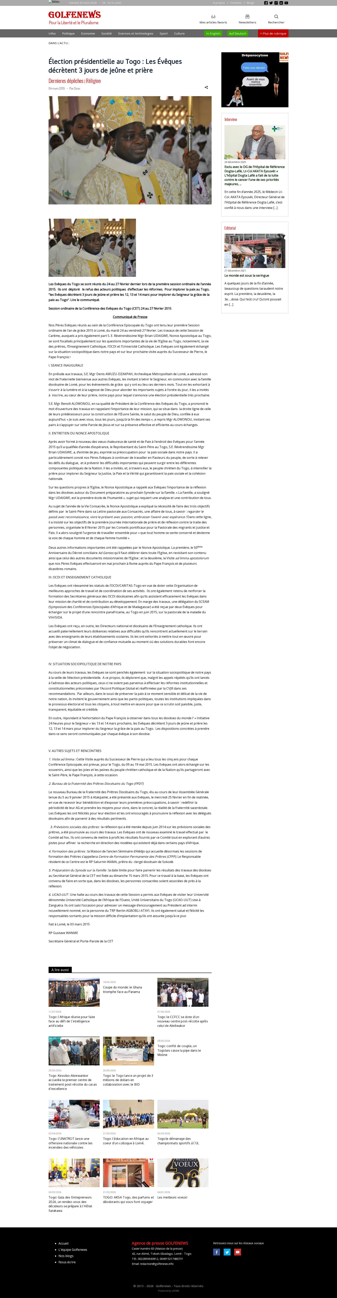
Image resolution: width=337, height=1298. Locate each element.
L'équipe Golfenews (73, 1249)
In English (213, 33)
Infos (52, 33)
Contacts (236, 2)
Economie (88, 33)
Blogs (250, 2)
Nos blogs (66, 1256)
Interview (230, 119)
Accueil (63, 1243)
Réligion (93, 80)
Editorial (230, 228)
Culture (179, 33)
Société (106, 33)
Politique (68, 33)
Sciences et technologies (135, 33)
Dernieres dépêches (66, 80)
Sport (164, 33)
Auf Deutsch (237, 33)
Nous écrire (67, 1262)
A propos (219, 2)
